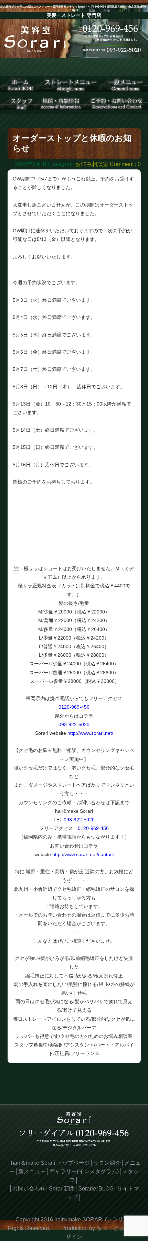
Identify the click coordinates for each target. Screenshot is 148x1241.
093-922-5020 (74, 724)
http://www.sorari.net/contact (83, 854)
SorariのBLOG (96, 1189)
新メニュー (32, 1171)
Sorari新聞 (62, 1189)
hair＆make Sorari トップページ (50, 1163)
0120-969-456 (74, 707)
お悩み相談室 (91, 164)
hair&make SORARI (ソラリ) (89, 1219)
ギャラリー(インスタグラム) (84, 1171)
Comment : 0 (125, 164)
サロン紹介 (107, 1163)
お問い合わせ (28, 1189)
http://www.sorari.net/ (90, 733)
